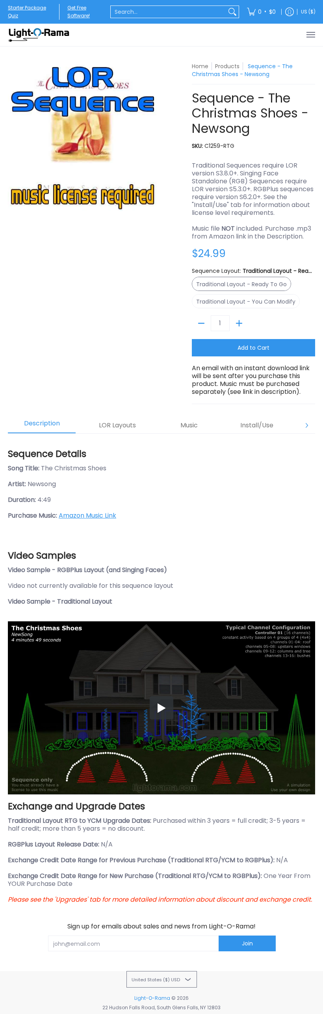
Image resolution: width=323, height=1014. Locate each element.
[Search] (232, 12)
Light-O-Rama (152, 998)
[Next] (306, 425)
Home (200, 66)
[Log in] (289, 12)
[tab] (42, 425)
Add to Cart (253, 348)
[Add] (239, 323)
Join (247, 943)
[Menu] (310, 35)
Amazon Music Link (87, 515)
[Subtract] (201, 323)
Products (227, 66)
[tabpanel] (161, 672)
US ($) (308, 11)
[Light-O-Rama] (39, 35)
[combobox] (168, 12)
